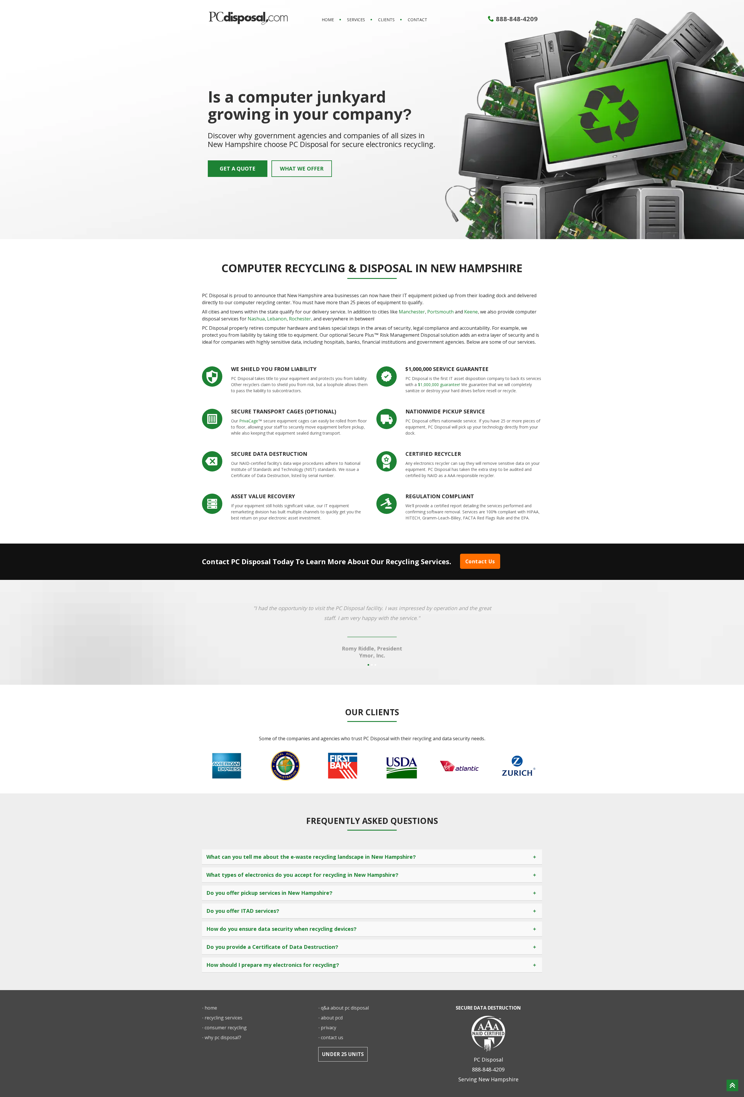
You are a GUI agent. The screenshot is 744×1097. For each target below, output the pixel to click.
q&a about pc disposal (345, 1008)
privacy (328, 1027)
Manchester (412, 312)
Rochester (300, 319)
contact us (332, 1037)
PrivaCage (248, 421)
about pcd (332, 1017)
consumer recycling (226, 1027)
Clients (386, 19)
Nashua (256, 319)
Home (328, 19)
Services (356, 19)
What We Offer (301, 168)
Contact (417, 19)
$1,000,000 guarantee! (439, 384)
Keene (471, 312)
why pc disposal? (223, 1037)
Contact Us (480, 561)
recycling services (223, 1017)
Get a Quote (237, 168)
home (211, 1008)
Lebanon (277, 319)
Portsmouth (440, 312)
